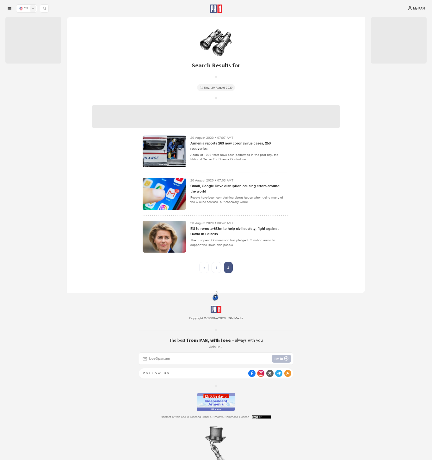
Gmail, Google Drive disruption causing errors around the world (235, 188)
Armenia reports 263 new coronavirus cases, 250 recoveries (230, 146)
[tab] (271, 147)
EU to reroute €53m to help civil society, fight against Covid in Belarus (234, 231)
